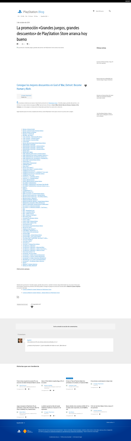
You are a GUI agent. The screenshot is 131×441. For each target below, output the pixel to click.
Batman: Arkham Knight (29, 129)
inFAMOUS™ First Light (28, 175)
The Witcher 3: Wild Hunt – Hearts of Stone (33, 250)
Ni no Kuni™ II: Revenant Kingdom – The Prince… (35, 207)
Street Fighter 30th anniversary (30, 232)
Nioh (24, 209)
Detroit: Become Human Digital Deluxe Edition (34, 143)
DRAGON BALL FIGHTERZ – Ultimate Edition (34, 149)
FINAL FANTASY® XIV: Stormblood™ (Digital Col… (35, 156)
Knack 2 (25, 187)
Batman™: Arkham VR (28, 133)
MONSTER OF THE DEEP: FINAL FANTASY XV (34, 202)
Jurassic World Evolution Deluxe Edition (32, 181)
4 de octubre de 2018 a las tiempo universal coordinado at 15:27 (42, 342)
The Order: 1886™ (27, 241)
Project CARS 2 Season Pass (29, 222)
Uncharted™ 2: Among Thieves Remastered (34, 256)
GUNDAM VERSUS (27, 164)
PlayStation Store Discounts (22, 304)
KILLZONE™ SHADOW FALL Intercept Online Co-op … (36, 186)
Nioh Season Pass (27, 216)
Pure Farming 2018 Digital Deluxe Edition (33, 225)
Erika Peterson (23, 385)
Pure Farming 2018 (27, 224)
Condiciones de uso (54, 437)
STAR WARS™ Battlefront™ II (30, 230)
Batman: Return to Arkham (29, 132)
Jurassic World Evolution (29, 179)
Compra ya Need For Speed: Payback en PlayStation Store (37, 289)
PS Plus (36, 16)
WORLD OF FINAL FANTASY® (30, 265)
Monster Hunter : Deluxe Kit (30, 198)
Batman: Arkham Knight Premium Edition (33, 130)
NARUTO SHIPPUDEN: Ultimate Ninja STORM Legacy (35, 204)
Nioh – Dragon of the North (29, 215)
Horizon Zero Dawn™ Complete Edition (32, 169)
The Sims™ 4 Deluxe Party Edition (31, 244)
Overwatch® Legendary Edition (30, 218)
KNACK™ (25, 189)
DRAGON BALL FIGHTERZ (29, 144)
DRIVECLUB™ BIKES (28, 152)
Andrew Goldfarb (48, 385)
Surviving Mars (26, 233)
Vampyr (24, 262)
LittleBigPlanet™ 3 (27, 190)
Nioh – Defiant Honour (28, 213)
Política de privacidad (66, 437)
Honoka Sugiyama (98, 410)
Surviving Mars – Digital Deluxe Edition (32, 235)
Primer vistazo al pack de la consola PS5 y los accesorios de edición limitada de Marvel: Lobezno (28, 381)
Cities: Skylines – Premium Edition (31, 138)
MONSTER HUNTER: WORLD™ (30, 199)
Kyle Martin (71, 412)
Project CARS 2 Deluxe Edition (30, 221)
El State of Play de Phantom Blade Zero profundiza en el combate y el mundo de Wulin (77, 381)
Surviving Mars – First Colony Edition (32, 236)
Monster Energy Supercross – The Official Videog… (35, 196)
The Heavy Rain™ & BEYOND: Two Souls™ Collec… (35, 238)
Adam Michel (22, 412)
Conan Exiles (26, 141)
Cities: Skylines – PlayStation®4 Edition (32, 137)
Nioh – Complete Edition (29, 212)
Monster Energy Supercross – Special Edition (34, 195)
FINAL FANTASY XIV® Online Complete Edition (34, 153)
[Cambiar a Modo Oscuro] (94, 11)
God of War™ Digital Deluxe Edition (31, 160)
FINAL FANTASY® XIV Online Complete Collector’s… (36, 155)
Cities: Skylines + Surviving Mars (31, 140)
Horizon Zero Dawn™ (28, 167)
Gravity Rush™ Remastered (29, 163)
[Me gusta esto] (29, 389)
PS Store (30, 16)
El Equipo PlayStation (26, 95)
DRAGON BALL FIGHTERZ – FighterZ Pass (33, 147)
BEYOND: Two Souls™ (28, 135)
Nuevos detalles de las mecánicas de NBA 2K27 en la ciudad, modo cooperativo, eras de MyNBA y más (77, 407)
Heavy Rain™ (26, 166)
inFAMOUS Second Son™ (29, 170)
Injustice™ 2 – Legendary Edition (31, 176)
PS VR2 (22, 16)
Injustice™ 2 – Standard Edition (30, 178)
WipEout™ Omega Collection (30, 264)
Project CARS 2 (26, 219)
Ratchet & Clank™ (27, 227)
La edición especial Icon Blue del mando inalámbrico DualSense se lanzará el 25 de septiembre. (51, 407)
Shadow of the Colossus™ (29, 229)
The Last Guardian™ (28, 239)
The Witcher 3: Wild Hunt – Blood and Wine (33, 247)
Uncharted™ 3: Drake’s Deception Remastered (34, 258)
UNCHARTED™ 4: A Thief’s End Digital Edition (34, 259)
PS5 (19, 16)
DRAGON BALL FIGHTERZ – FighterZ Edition (34, 146)
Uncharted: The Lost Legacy (30, 253)
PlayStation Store (53, 103)
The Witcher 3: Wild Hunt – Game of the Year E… (35, 248)
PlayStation (33, 12)
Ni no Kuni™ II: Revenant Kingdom (31, 206)
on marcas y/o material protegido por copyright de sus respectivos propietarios (63, 431)
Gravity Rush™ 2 (27, 161)
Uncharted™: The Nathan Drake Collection (33, 261)
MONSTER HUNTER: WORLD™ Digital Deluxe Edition (36, 201)
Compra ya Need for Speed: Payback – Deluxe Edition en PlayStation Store (41, 292)
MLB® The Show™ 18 (28, 192)
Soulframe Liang (72, 385)
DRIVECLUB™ (26, 150)
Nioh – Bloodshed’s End (28, 210)
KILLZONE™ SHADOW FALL (29, 183)
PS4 (26, 16)
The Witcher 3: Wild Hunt (29, 245)
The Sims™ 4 (26, 242)
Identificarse (100, 11)
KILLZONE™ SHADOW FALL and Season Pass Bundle (35, 184)
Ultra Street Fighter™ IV (29, 251)
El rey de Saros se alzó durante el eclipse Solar (101, 381)
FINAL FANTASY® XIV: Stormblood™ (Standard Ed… (35, 158)
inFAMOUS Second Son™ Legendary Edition (33, 173)
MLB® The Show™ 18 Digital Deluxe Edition (33, 193)
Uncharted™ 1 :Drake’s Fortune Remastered (33, 255)
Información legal (77, 437)
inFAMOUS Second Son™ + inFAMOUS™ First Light (35, 172)
